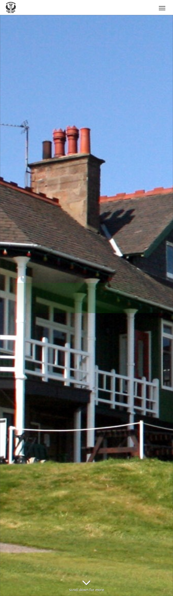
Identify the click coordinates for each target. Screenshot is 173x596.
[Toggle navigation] (162, 7)
